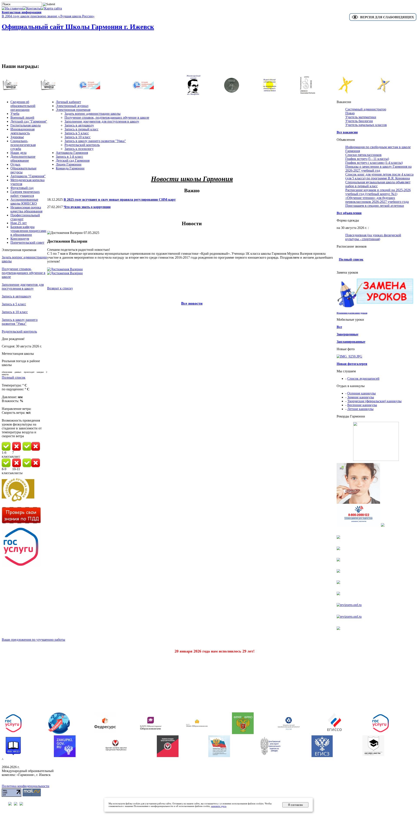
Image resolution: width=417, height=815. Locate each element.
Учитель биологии (359, 121)
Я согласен (295, 805)
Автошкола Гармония (72, 152)
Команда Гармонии (70, 168)
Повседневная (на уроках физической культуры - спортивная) (373, 237)
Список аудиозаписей (363, 378)
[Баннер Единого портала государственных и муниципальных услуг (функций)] (21, 565)
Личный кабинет (68, 102)
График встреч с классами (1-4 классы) (374, 162)
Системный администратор (365, 109)
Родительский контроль (19, 331)
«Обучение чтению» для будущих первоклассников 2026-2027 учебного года (377, 200)
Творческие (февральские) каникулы (374, 401)
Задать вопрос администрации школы (93, 113)
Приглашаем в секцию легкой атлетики (374, 205)
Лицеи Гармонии (68, 164)
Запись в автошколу (16, 296)
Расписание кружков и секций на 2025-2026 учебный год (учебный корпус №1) (378, 192)
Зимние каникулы (360, 397)
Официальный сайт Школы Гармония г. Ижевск (78, 27)
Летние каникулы (360, 409)
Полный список (13, 377)
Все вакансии (347, 132)
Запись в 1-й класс (69, 156)
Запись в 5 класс (14, 304)
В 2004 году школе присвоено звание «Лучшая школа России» (48, 16)
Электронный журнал (72, 106)
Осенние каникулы (361, 393)
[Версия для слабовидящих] (383, 20)
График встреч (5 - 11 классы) (367, 159)
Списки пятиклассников (363, 155)
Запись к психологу (79, 149)
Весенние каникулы (362, 405)
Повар (350, 113)
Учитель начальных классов (366, 125)
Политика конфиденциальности (25, 786)
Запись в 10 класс (15, 312)
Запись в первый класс (81, 129)
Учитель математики (360, 117)
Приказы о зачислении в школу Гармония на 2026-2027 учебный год (378, 168)
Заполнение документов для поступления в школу (23, 286)
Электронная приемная (73, 110)
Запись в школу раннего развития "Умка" (20, 321)
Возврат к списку (60, 288)
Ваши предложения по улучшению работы (33, 639)
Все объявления (349, 213)
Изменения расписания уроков (352, 313)
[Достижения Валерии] (65, 269)
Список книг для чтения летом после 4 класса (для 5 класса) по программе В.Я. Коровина (379, 176)
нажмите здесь (218, 806)
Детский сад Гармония (72, 160)
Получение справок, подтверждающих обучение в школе (23, 273)
